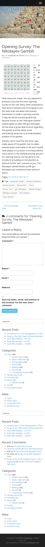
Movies (10, 380)
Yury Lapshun (8, 197)
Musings (33, 55)
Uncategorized (13, 388)
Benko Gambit (8, 185)
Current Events (18, 357)
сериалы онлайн (14, 449)
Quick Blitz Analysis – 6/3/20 (18, 341)
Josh (5, 55)
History (15, 364)
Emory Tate (7, 189)
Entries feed (12, 401)
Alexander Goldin (17, 181)
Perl (8, 385)
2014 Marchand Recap (23, 446)
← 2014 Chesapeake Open (10, 207)
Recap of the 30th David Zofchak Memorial (24, 336)
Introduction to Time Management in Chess (25, 333)
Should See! (16, 382)
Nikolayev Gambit (10, 193)
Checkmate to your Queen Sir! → (35, 207)
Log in (9, 398)
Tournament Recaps (20, 372)
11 (27, 177)
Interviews (11, 377)
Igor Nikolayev (20, 189)
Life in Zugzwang (25, 538)
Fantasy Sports (13, 375)
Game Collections (19, 359)
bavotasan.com (33, 543)
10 (24, 177)
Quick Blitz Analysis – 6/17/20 (19, 339)
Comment (8, 241)
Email (5, 278)
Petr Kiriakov (25, 193)
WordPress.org (13, 406)
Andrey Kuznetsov (33, 181)
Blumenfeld (21, 185)
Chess (26, 55)
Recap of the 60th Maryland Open (28, 451)
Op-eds (15, 370)
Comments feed (13, 403)
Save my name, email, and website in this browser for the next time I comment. (20, 302)
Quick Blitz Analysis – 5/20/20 (19, 344)
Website (6, 287)
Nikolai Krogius (35, 189)
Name (6, 268)
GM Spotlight (17, 362)
